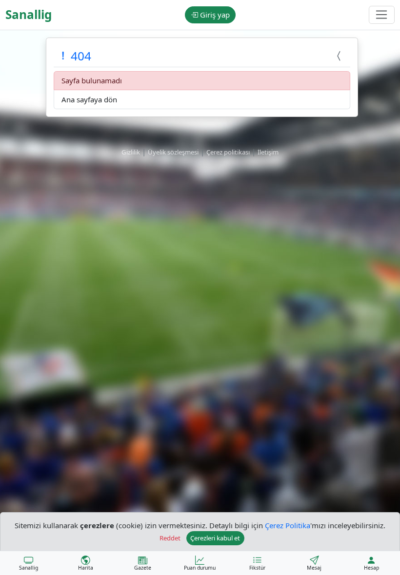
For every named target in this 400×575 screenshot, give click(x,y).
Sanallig (28, 14)
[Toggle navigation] (382, 15)
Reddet (170, 538)
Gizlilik (130, 152)
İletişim (268, 152)
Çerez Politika (287, 525)
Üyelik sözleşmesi (173, 152)
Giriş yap (214, 14)
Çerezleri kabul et (215, 538)
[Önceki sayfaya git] (340, 56)
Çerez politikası (228, 152)
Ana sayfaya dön (89, 99)
